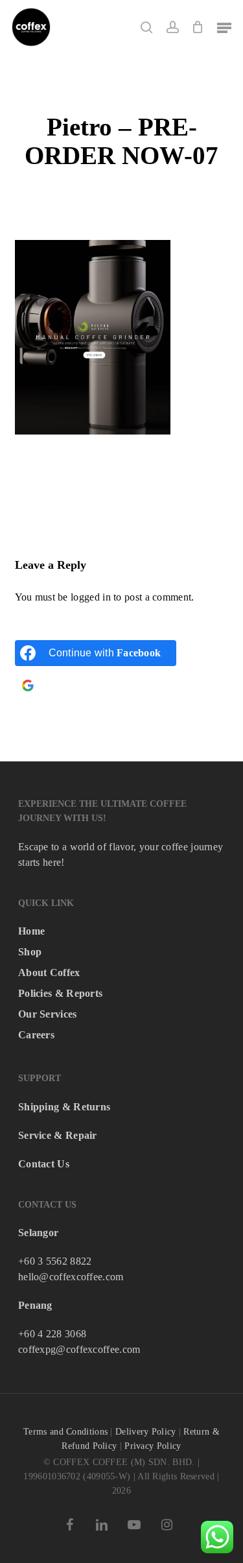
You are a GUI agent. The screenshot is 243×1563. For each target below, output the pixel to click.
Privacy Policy (152, 1446)
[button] (224, 27)
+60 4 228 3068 (52, 1333)
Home (31, 931)
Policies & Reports (60, 993)
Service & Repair (57, 1135)
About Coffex (49, 972)
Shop (29, 951)
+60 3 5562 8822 (55, 1261)
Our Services (47, 1014)
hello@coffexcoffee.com (71, 1276)
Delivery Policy (145, 1432)
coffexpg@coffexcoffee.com (79, 1349)
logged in (91, 597)
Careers (36, 1034)
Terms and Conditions (65, 1432)
